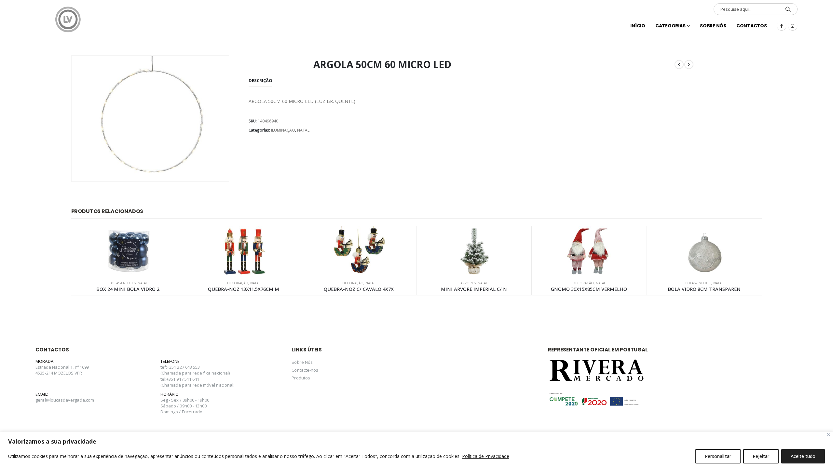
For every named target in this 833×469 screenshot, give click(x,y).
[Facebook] (781, 25)
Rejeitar (761, 456)
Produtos (301, 378)
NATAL (303, 130)
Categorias (670, 25)
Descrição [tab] (260, 80)
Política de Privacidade (485, 456)
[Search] (788, 9)
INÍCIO (637, 25)
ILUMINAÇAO (283, 130)
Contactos (751, 25)
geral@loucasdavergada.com (64, 400)
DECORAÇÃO (237, 283)
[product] (128, 250)
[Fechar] (828, 434)
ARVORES (468, 283)
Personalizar (718, 456)
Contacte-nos (305, 370)
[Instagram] (792, 25)
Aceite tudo (803, 456)
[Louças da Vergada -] (68, 20)
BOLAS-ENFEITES (123, 283)
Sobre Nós (713, 25)
